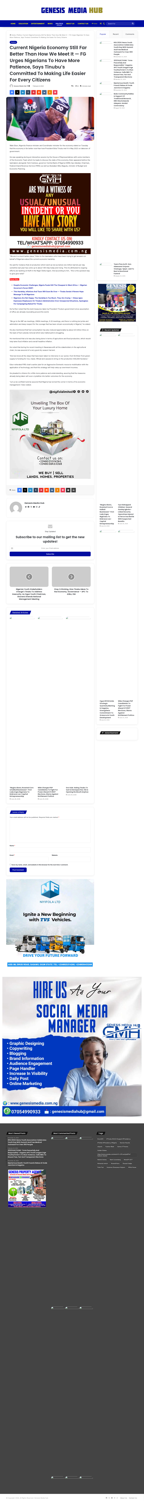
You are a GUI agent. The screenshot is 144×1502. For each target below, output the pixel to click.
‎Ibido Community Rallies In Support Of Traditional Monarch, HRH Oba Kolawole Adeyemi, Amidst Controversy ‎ (124, 100)
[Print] (73, 490)
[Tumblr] (28, 92)
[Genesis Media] (72, 10)
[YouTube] (34, 507)
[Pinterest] (33, 92)
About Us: (70, 24)
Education (23, 24)
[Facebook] (12, 92)
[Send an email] (29, 86)
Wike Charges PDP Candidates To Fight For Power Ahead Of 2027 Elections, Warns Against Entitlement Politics (48, 792)
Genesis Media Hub (20, 86)
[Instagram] (36, 507)
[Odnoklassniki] (49, 92)
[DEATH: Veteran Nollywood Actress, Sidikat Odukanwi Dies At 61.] (57, 1141)
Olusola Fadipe (127, 1163)
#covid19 (100, 1139)
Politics (59, 24)
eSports (99, 1146)
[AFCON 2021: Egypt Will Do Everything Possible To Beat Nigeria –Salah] (72, 1141)
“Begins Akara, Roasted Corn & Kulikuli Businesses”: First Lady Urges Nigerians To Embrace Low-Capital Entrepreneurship (22, 792)
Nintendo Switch (102, 1163)
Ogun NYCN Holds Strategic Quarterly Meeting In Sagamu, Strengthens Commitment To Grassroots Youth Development (107, 709)
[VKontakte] (44, 92)
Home (13, 24)
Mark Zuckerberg (115, 1159)
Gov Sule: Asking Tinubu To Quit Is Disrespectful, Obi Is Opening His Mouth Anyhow (77, 790)
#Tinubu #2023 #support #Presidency (118, 1139)
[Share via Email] (68, 490)
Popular (103, 34)
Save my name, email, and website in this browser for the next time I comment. (40, 865)
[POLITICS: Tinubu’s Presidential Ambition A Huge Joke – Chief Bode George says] (57, 1391)
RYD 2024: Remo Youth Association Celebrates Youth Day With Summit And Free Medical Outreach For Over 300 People (123, 48)
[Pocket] (55, 92)
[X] (17, 92)
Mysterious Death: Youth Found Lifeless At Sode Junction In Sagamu (124, 85)
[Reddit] (39, 92)
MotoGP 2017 (128, 1159)
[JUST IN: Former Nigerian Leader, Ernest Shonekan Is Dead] (72, 1391)
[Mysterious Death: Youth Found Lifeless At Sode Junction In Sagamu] (106, 86)
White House (132, 1167)
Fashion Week (109, 1146)
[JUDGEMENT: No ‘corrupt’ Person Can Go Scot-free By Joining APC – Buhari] (86, 1221)
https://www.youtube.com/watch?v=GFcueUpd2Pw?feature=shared (114, 1155)
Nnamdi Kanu (115, 1163)
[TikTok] (39, 507)
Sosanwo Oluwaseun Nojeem (116, 1167)
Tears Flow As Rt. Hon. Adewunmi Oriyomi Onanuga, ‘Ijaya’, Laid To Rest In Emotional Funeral (124, 269)
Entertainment (38, 24)
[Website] (25, 507)
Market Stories (102, 1159)
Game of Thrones (122, 1146)
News (50, 24)
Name (12, 846)
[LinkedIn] (22, 92)
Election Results (125, 1143)
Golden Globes (102, 1150)
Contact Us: (83, 24)
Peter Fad (100, 1167)
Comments (130, 34)
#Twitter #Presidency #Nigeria (107, 1143)
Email (12, 855)
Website (55, 855)
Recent (116, 34)
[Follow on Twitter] (27, 86)
